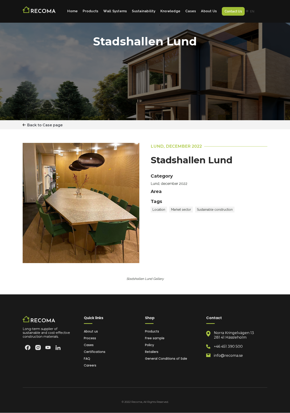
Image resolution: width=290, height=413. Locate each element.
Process (90, 338)
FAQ (87, 358)
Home (72, 11)
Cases (190, 11)
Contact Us (233, 11)
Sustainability (143, 11)
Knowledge (170, 11)
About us (91, 331)
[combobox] (250, 11)
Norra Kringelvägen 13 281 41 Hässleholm (234, 335)
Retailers (151, 352)
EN (252, 11)
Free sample (154, 338)
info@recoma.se (228, 355)
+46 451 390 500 (228, 346)
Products (90, 11)
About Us (209, 11)
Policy (149, 345)
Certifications (94, 352)
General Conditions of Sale (166, 358)
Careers (90, 365)
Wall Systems (115, 11)
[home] (39, 11)
